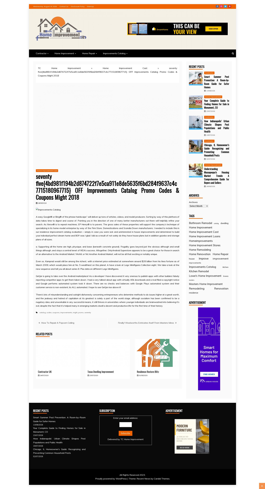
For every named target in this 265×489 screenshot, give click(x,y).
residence (193, 292)
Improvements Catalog (114, 53)
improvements (66, 312)
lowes (225, 276)
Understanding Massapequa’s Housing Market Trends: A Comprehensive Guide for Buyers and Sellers (216, 176)
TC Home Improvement (59, 68)
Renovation (221, 288)
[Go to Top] (262, 486)
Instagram (221, 6)
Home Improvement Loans (204, 236)
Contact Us (63, 6)
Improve (204, 258)
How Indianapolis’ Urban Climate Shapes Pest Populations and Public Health (216, 126)
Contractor (41, 53)
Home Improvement (64, 53)
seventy (87, 312)
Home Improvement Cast (125, 68)
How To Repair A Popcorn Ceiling (57, 322)
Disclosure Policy (77, 6)
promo (81, 312)
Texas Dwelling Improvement (101, 371)
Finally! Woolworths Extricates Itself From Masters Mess (146, 322)
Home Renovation (199, 254)
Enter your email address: (126, 429)
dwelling (224, 223)
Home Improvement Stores (204, 245)
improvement (220, 258)
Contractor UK (45, 371)
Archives (193, 202)
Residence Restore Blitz (148, 371)
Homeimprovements (201, 240)
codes (49, 312)
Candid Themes (161, 478)
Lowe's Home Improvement (205, 275)
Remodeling (196, 288)
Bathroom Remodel (200, 223)
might (75, 312)
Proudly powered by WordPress (111, 478)
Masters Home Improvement (206, 284)
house (192, 258)
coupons (55, 312)
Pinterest (229, 6)
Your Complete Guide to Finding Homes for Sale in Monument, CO (216, 104)
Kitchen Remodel (199, 271)
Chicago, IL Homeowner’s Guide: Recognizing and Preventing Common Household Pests (216, 150)
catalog (42, 312)
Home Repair (88, 53)
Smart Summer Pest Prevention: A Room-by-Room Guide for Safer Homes (216, 82)
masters (191, 280)
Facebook (217, 6)
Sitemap (90, 6)
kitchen (225, 267)
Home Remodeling (200, 249)
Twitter (225, 6)
